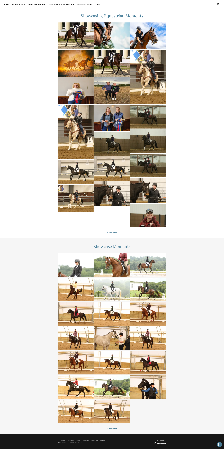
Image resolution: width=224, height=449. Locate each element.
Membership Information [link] (61, 4)
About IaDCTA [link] (18, 4)
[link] (160, 443)
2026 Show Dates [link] (84, 4)
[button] (98, 4)
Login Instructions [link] (37, 4)
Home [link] (6, 4)
